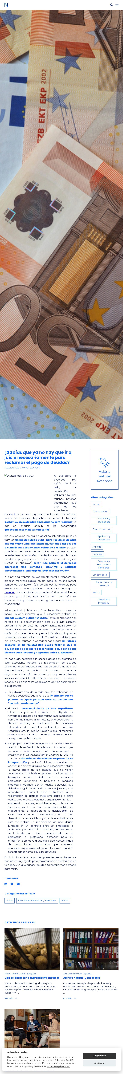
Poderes (97, 554)
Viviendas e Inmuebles (104, 601)
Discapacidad (100, 511)
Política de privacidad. (58, 1066)
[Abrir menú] (117, 5)
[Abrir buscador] (111, 5)
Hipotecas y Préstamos (104, 538)
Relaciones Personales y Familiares (37, 900)
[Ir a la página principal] (33, 5)
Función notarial (101, 529)
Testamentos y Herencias (104, 584)
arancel (9, 592)
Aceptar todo (99, 1055)
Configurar (99, 1063)
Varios (65, 900)
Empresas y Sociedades (104, 520)
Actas (9, 900)
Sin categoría (100, 574)
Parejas (97, 546)
